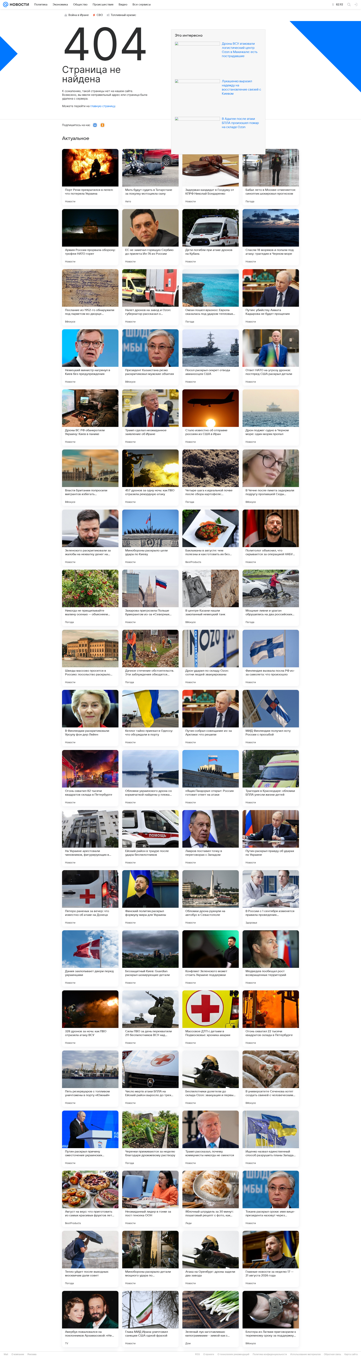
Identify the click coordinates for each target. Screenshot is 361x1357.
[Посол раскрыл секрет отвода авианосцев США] (210, 357)
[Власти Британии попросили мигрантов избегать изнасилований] (90, 477)
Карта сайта (351, 1354)
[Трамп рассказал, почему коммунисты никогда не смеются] (210, 1139)
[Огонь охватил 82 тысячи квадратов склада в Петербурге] (90, 778)
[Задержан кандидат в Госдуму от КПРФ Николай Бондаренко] (210, 177)
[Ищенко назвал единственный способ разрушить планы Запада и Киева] (271, 1139)
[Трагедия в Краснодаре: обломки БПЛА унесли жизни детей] (271, 778)
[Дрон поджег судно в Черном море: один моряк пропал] (271, 417)
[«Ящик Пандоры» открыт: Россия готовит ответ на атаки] (210, 778)
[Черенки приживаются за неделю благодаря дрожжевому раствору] (150, 1139)
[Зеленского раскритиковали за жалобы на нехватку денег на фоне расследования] (90, 538)
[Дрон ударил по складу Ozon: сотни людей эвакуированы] (210, 658)
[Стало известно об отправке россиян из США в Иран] (210, 417)
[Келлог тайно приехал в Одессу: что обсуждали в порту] (150, 718)
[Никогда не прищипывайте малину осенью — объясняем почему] (90, 598)
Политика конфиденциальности (270, 1354)
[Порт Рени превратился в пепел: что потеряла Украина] (90, 177)
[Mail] (5, 4)
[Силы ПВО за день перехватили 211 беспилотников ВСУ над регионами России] (150, 1018)
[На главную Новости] (18, 4)
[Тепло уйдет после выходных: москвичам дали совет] (90, 1259)
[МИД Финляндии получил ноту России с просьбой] (271, 718)
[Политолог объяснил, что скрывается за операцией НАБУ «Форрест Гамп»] (271, 538)
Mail (6, 1354)
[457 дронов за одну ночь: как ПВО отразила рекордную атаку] (150, 477)
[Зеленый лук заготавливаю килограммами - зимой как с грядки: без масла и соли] (210, 1319)
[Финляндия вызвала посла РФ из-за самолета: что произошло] (271, 658)
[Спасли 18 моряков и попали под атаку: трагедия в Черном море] (271, 237)
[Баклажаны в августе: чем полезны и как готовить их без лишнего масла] (210, 538)
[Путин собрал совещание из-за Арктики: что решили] (210, 718)
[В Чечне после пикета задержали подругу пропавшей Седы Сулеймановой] (271, 477)
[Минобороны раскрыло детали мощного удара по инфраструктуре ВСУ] (150, 1259)
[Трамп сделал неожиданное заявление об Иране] (150, 417)
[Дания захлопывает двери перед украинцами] (90, 958)
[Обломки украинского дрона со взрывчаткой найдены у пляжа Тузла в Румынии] (150, 778)
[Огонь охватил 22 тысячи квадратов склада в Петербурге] (271, 1018)
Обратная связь (332, 1354)
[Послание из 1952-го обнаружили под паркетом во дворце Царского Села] (90, 297)
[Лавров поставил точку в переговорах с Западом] (210, 838)
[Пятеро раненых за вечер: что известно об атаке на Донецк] (90, 898)
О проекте (208, 1354)
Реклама (31, 1354)
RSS (197, 1354)
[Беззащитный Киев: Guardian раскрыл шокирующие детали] (150, 958)
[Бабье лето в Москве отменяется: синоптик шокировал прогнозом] (271, 177)
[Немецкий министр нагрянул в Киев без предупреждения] (90, 357)
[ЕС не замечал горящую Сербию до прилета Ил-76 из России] (150, 237)
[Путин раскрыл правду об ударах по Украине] (271, 838)
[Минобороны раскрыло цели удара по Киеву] (150, 538)
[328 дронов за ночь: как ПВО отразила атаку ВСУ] (90, 1018)
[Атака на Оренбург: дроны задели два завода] (210, 1259)
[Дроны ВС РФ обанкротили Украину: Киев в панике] (90, 417)
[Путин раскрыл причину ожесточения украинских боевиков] (90, 1139)
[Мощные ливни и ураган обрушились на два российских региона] (271, 598)
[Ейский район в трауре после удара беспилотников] (150, 838)
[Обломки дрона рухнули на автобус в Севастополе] (210, 898)
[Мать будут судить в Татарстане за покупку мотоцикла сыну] (150, 177)
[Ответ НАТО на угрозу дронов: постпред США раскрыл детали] (271, 357)
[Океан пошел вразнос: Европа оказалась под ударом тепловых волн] (210, 297)
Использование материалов (305, 1354)
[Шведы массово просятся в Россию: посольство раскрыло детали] (90, 658)
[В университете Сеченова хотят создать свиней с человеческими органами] (271, 1078)
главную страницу (102, 106)
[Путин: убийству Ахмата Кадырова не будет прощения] (271, 297)
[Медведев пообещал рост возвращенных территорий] (271, 958)
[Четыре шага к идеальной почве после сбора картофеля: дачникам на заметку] (210, 477)
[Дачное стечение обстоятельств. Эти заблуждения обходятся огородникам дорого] (150, 658)
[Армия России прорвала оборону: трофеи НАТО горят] (90, 237)
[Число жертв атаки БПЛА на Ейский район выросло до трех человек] (150, 1078)
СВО (100, 15)
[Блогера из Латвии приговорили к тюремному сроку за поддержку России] (271, 1319)
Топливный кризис (123, 15)
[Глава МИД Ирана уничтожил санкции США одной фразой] (150, 1319)
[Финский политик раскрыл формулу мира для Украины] (150, 898)
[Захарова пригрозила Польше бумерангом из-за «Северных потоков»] (150, 598)
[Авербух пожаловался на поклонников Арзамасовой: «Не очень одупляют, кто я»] (90, 1319)
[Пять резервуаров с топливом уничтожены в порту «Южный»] (90, 1078)
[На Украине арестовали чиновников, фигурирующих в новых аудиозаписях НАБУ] (90, 838)
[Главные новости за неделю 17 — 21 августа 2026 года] (271, 1259)
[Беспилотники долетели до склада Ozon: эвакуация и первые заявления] (210, 1078)
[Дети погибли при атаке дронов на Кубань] (210, 237)
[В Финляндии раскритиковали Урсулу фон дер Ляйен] (90, 718)
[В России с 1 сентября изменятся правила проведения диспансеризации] (271, 898)
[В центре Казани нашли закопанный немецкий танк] (210, 598)
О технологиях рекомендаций (233, 1354)
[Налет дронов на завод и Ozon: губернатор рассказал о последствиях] (150, 297)
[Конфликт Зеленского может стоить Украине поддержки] (210, 958)
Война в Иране (78, 15)
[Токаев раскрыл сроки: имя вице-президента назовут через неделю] (271, 1199)
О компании (17, 1354)
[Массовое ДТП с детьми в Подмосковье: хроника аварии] (210, 1018)
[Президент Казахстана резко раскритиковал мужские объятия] (150, 357)
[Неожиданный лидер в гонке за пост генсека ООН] (150, 1199)
